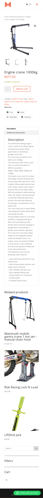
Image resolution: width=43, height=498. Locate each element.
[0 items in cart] (6, 480)
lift (36, 101)
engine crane (9, 101)
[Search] (36, 448)
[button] (35, 26)
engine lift (19, 101)
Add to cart (22, 88)
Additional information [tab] (16, 133)
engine (30, 99)
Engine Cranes (17, 99)
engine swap (29, 101)
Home (6, 17)
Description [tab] (11, 129)
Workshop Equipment (17, 17)
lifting (6, 104)
